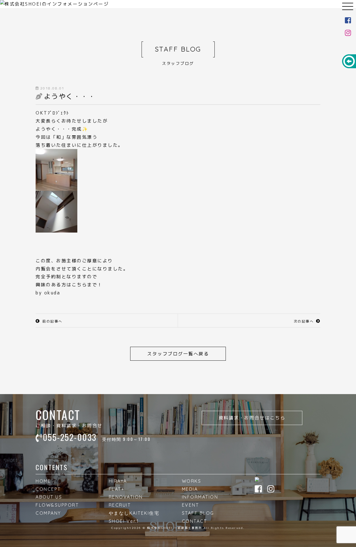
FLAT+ (117, 489)
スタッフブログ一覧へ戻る (178, 354)
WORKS (191, 481)
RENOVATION (126, 497)
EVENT (190, 505)
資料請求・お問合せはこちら (252, 418)
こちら (79, 285)
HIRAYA (118, 481)
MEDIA (190, 489)
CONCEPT (48, 489)
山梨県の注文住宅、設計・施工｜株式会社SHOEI (178, 8)
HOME (43, 481)
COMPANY (48, 513)
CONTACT (194, 521)
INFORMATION (200, 497)
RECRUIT (120, 505)
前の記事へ (52, 321)
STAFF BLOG (198, 513)
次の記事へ (304, 321)
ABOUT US (49, 497)
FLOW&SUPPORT (57, 505)
